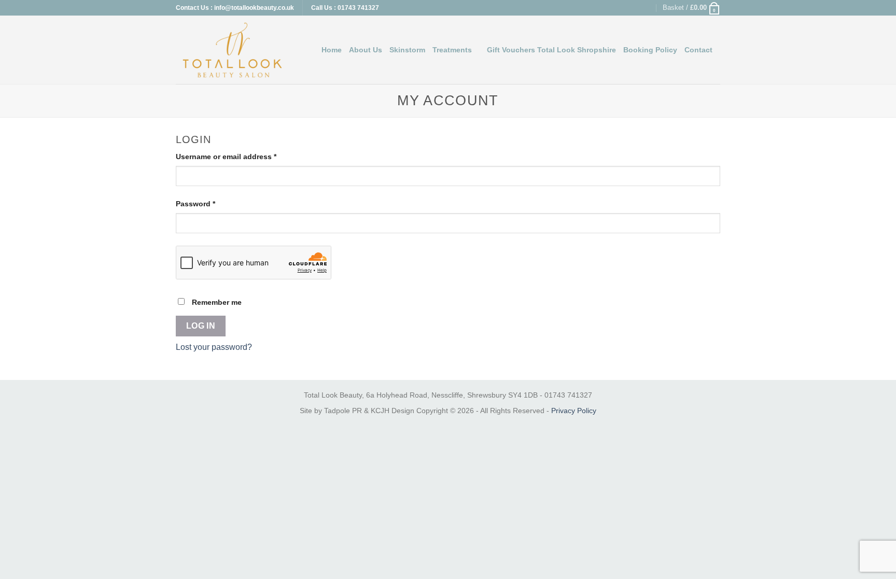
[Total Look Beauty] (232, 50)
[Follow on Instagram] (638, 7)
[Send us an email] (648, 7)
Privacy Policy (573, 410)
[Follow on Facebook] (627, 7)
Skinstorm (407, 50)
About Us (365, 50)
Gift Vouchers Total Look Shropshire (551, 50)
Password (211, 203)
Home (331, 50)
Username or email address (242, 156)
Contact (698, 50)
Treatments (452, 50)
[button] (691, 8)
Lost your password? (214, 347)
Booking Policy (650, 50)
